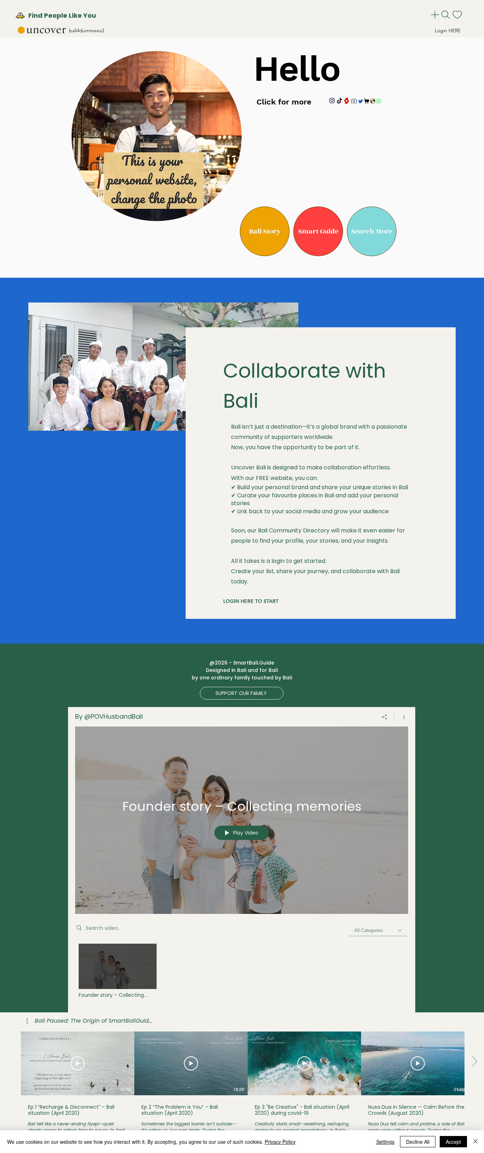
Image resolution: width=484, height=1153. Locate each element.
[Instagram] (332, 100)
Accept (453, 1141)
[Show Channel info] (401, 717)
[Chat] (360, 101)
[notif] (457, 15)
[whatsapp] (378, 100)
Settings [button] (385, 1141)
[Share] (384, 717)
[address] (372, 101)
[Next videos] (474, 1062)
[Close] (475, 1141)
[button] (264, 231)
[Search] (446, 15)
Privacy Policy (280, 1141)
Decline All (417, 1141)
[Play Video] (117, 970)
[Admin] (435, 15)
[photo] (354, 101)
